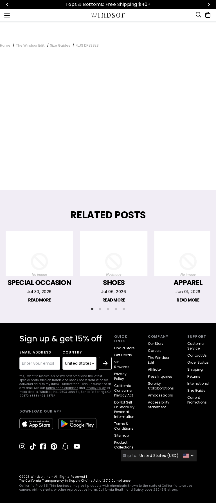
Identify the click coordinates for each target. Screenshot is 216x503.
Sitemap (121, 435)
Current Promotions (197, 400)
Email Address (35, 352)
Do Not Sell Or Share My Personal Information (124, 409)
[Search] (199, 15)
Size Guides (60, 45)
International (198, 383)
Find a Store (124, 348)
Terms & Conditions (123, 426)
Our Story (155, 343)
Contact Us (197, 355)
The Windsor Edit (30, 45)
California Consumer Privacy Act (123, 390)
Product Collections (124, 445)
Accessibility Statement (158, 404)
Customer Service (195, 346)
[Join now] (105, 363)
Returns (193, 376)
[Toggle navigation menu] (7, 14)
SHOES (114, 282)
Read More (39, 300)
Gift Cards (123, 355)
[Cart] (206, 15)
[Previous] (7, 4)
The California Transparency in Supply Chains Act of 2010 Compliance (75, 481)
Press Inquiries (160, 376)
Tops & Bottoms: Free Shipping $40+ (108, 4)
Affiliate (154, 369)
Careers (154, 350)
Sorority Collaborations (161, 386)
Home (5, 45)
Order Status (198, 362)
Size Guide (196, 390)
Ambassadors (160, 395)
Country (72, 352)
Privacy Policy (96, 388)
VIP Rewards (121, 364)
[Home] (108, 15)
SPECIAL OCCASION (39, 282)
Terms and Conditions (62, 388)
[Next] (209, 4)
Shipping (195, 369)
